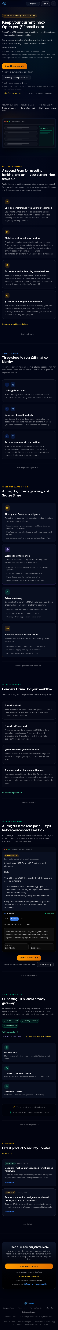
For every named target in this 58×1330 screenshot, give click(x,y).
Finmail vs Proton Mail (16, 726)
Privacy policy (23, 1293)
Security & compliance (15, 77)
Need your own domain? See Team (17, 72)
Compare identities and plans (15, 324)
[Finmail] (4, 3)
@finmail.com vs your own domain (22, 749)
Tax (22, 919)
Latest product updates (27, 1110)
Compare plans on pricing (29, 1261)
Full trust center (9, 1017)
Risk (6, 919)
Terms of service (36, 1293)
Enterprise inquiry (29, 1297)
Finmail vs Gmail (13, 705)
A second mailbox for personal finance (24, 770)
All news (6, 1139)
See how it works (27, 334)
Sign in (45, 4)
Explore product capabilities (27, 468)
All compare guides (10, 793)
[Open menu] (53, 3)
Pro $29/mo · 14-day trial (11, 93)
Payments (14, 919)
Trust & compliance (27, 961)
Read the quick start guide (36, 1269)
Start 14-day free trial (14, 66)
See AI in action (28, 803)
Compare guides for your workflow (28, 666)
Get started (27, 1209)
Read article (9, 1167)
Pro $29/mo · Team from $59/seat (38, 1022)
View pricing (45, 949)
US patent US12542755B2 (12, 1022)
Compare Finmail (9, 1293)
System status (49, 1293)
